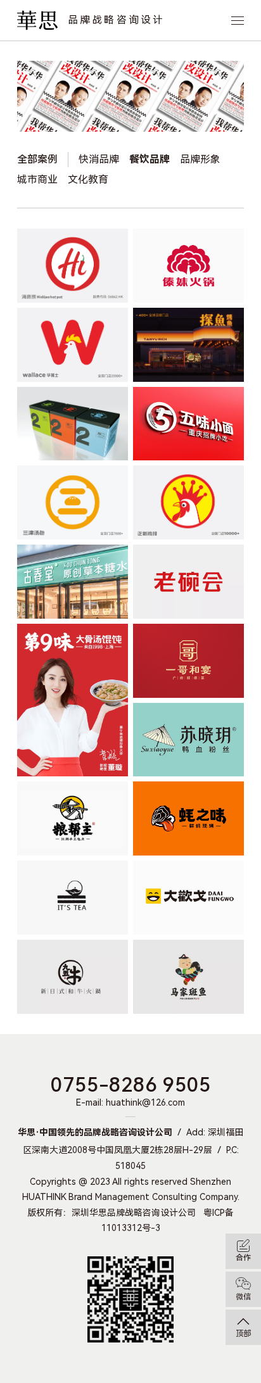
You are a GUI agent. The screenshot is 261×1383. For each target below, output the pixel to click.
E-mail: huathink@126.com (130, 1102)
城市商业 (37, 180)
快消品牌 (99, 159)
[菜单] (237, 20)
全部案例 (37, 159)
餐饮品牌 (149, 159)
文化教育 (88, 180)
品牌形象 (200, 159)
